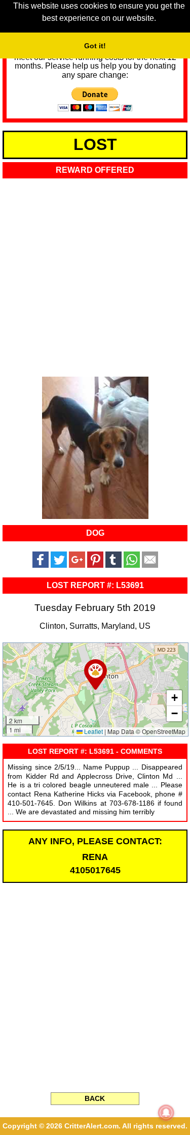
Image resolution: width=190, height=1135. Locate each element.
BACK (95, 1098)
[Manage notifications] (166, 1113)
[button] (95, 674)
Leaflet (93, 731)
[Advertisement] (95, 274)
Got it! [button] (95, 46)
